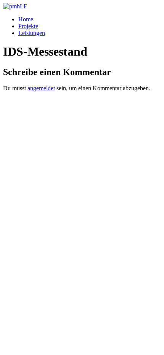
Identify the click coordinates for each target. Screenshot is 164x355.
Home (25, 19)
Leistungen (31, 33)
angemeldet (41, 88)
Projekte (28, 26)
